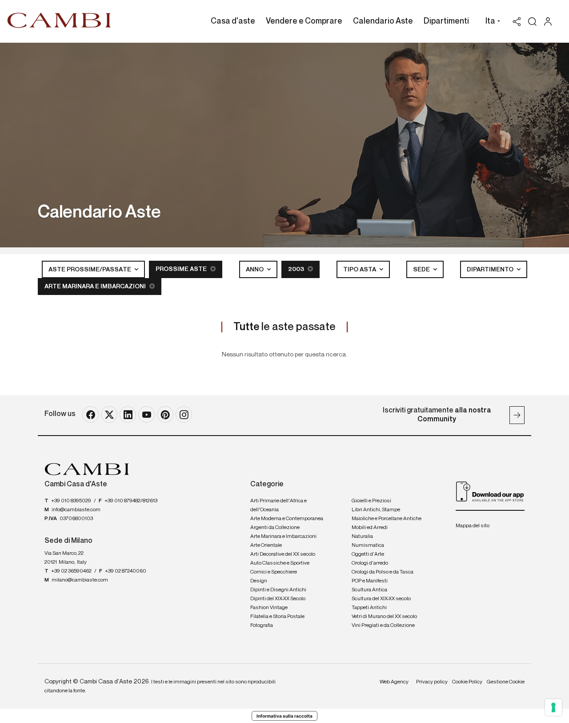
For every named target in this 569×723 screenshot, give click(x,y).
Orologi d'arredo (370, 563)
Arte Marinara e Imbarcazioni (95, 286)
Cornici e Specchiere (273, 572)
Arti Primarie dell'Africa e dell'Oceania (278, 505)
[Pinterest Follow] (165, 414)
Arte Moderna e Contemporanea (286, 518)
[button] (490, 22)
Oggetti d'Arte (368, 554)
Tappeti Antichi (369, 607)
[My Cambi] (550, 22)
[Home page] (59, 20)
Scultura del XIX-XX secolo (381, 599)
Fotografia (261, 625)
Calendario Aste (383, 21)
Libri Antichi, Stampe (376, 510)
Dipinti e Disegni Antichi (278, 590)
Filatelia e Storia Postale (277, 616)
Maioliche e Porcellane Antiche (386, 518)
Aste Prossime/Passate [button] (90, 270)
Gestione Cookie (506, 682)
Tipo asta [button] (360, 270)
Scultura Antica (369, 590)
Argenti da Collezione (275, 527)
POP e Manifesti (370, 581)
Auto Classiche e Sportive (279, 563)
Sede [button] (422, 270)
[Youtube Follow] (146, 414)
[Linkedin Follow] (128, 414)
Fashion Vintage (269, 607)
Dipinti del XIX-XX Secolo (277, 599)
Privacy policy (432, 682)
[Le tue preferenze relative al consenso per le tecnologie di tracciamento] (553, 707)
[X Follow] (109, 414)
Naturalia (362, 536)
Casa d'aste (233, 21)
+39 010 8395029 (71, 501)
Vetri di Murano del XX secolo (384, 616)
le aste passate (284, 327)
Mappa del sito (472, 526)
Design (258, 581)
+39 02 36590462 (71, 571)
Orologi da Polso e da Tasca (382, 572)
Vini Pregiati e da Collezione (383, 625)
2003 (296, 269)
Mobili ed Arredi (370, 527)
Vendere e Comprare (304, 21)
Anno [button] (255, 270)
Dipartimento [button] (491, 270)
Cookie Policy (467, 682)
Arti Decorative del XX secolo (282, 554)
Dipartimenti (446, 21)
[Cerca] (532, 21)
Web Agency (394, 682)
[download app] (490, 491)
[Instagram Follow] (184, 414)
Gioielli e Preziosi (371, 501)
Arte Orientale (266, 545)
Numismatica (368, 545)
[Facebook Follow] (90, 414)
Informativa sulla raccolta (284, 716)
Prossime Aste (182, 269)
